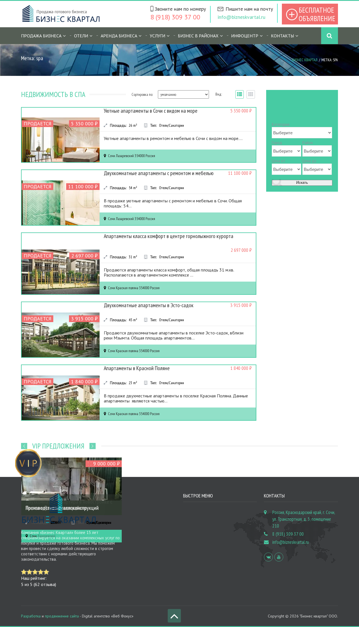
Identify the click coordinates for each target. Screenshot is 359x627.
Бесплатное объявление (317, 14)
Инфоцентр (244, 36)
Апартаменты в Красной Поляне (137, 368)
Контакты (282, 36)
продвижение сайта (62, 616)
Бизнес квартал (304, 59)
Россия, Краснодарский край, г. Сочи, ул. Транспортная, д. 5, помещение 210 (303, 519)
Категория (280, 124)
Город (277, 142)
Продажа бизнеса (41, 36)
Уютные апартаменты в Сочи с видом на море (150, 110)
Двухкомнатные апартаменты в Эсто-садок (149, 305)
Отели (81, 36)
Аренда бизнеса (119, 36)
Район (307, 142)
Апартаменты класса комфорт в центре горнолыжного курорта (168, 236)
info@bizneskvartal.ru (241, 17)
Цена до (309, 161)
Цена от (278, 161)
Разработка (31, 616)
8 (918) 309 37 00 (175, 17)
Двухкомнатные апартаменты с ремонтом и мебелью (158, 173)
